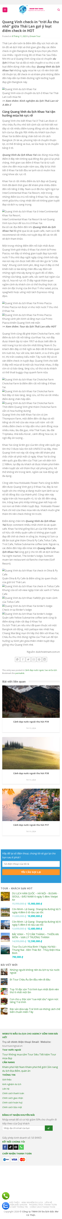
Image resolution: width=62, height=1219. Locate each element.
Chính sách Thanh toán (42, 1207)
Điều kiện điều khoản (16, 1204)
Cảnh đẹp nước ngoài (34, 670)
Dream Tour (35, 36)
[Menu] (5, 9)
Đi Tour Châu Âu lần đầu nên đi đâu (30, 979)
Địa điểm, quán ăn (20, 1070)
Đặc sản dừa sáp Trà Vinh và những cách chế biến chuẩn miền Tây (35, 1010)
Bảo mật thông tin (18, 1207)
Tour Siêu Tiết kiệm (39, 1054)
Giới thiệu (6, 1079)
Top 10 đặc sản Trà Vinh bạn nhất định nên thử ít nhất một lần (34, 991)
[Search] (58, 10)
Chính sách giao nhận (12, 1098)
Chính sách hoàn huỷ (12, 1102)
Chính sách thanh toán (13, 1093)
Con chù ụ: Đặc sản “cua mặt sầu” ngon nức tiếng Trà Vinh (34, 1001)
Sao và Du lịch (51, 670)
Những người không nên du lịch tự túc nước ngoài (35, 971)
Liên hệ (5, 1088)
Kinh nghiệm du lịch (11, 1084)
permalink (19, 673)
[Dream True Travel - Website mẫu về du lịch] (32, 10)
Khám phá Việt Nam (13, 1067)
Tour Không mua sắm (14, 1054)
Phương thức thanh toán (43, 1204)
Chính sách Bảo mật (12, 1107)
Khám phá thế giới (35, 1067)
